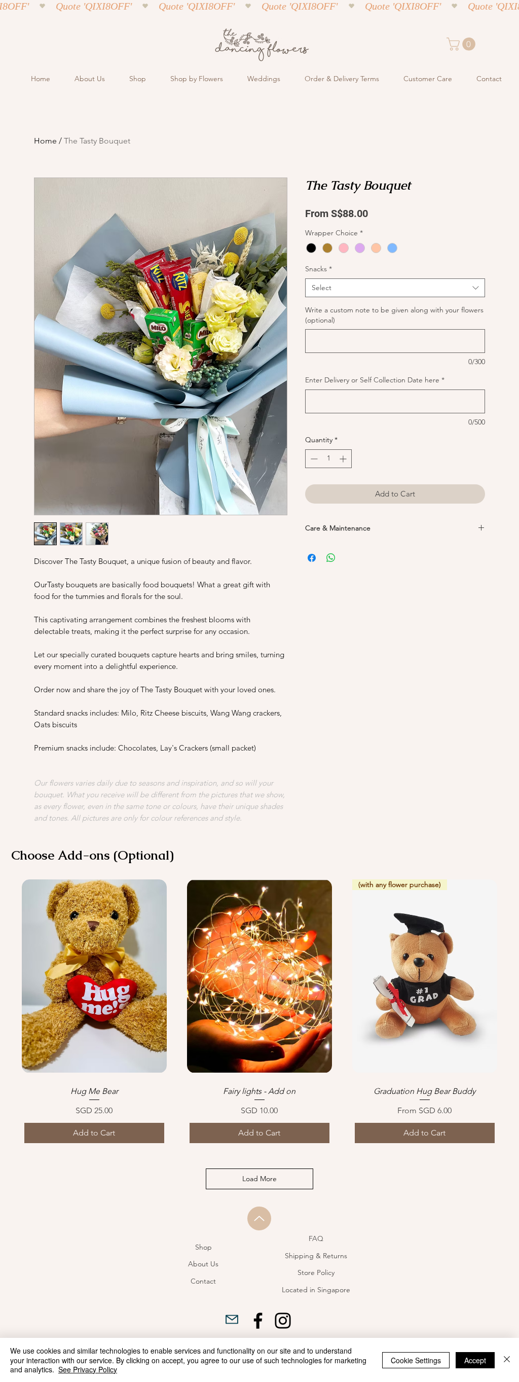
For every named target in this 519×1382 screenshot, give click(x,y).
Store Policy (316, 1272)
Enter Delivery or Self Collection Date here (374, 379)
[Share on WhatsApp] (331, 558)
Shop (203, 1247)
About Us (203, 1263)
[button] (462, 44)
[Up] (259, 1218)
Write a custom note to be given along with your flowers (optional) (394, 315)
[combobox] (395, 288)
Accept (475, 1360)
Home (45, 141)
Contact (203, 1281)
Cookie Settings (416, 1360)
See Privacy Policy (87, 1369)
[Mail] (231, 1319)
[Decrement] (313, 459)
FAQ (316, 1238)
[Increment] (344, 459)
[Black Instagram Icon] (282, 1320)
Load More (259, 1178)
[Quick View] (94, 976)
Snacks (318, 268)
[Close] (507, 1360)
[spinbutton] (328, 459)
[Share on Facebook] (312, 558)
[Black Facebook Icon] (258, 1320)
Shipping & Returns (316, 1255)
